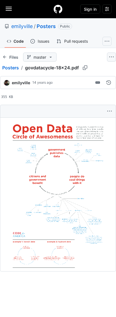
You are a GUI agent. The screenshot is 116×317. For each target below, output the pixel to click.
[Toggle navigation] (9, 8)
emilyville (22, 26)
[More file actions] (109, 111)
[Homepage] (58, 8)
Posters (46, 26)
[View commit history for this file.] (108, 82)
